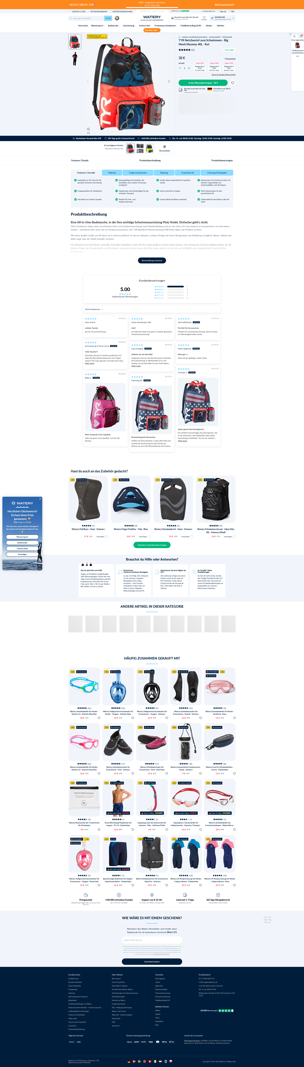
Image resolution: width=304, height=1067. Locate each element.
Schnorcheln (22, 548)
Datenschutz (116, 1018)
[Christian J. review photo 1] (198, 402)
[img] (90, 318)
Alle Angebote (160, 978)
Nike (157, 1025)
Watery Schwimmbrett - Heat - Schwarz (173, 529)
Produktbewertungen (222, 160)
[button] (88, 81)
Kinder (209, 25)
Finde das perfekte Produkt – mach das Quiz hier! (85, 1007)
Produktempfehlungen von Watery (80, 1004)
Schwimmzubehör (215, 37)
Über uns (223, 11)
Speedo (157, 1014)
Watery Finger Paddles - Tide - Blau (131, 529)
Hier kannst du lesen (192, 1041)
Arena (157, 1018)
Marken (220, 25)
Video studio (72, 1018)
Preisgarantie (85, 900)
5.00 (125, 289)
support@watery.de (210, 982)
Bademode (113, 25)
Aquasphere (159, 1021)
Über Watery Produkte (119, 986)
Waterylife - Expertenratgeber (122, 1015)
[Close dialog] (40, 499)
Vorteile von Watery (118, 1000)
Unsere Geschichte (118, 982)
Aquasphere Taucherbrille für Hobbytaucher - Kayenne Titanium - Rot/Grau (186, 825)
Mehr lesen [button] (89, 363)
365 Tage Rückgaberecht (98, 11)
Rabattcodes (72, 1000)
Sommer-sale (151, 30)
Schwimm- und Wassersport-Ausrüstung (194, 37)
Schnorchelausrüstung (162, 993)
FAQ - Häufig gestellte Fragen (122, 1007)
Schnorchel (144, 25)
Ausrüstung (129, 25)
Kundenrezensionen (118, 1004)
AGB (113, 1022)
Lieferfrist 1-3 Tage (79, 11)
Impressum (115, 1026)
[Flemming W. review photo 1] (151, 410)
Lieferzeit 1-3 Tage (185, 900)
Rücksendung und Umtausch (78, 996)
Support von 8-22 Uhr (152, 900)
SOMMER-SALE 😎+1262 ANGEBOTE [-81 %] (97, 36)
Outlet (157, 982)
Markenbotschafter (118, 996)
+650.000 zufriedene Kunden (122, 11)
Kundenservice (73, 978)
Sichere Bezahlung (74, 986)
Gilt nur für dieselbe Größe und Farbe (224, 75)
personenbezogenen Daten (161, 954)
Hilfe (232, 11)
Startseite (83, 25)
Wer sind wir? (116, 978)
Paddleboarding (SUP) (191, 25)
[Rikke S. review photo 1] (105, 407)
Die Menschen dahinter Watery (122, 989)
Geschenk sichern (152, 961)
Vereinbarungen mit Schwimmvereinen (125, 993)
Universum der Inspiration (77, 1022)
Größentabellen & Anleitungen (78, 1011)
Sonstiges (22, 554)
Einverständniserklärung (76, 1029)
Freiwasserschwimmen (165, 25)
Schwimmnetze (227, 37)
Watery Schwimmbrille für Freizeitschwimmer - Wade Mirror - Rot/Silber (219, 825)
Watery (157, 1010)
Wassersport (97, 25)
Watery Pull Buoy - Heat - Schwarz (88, 529)
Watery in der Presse (119, 1011)
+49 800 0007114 (208, 11)
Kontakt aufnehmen (75, 982)
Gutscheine (72, 1026)
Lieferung (71, 993)
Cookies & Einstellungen (76, 1015)
